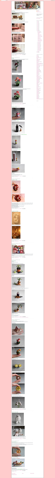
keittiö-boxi (38, 73)
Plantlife (13, 58)
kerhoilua (37, 74)
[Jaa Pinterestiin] (25, 103)
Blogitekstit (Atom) (15, 474)
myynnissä (38, 80)
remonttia (37, 89)
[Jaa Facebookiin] (24, 54)
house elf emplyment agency (39, 65)
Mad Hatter (38, 76)
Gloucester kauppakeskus (39, 63)
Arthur (37, 55)
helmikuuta (39, 49)
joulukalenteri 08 (38, 70)
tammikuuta (39, 50)
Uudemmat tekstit (13, 473)
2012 (37, 27)
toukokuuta (39, 46)
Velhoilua (37, 97)
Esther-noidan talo (38, 61)
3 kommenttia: (20, 54)
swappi (37, 91)
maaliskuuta (39, 48)
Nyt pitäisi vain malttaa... (15, 211)
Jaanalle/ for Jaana (14, 179)
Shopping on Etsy (39, 34)
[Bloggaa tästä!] (23, 54)
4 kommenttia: (20, 240)
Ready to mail (14, 244)
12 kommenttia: (21, 316)
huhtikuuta (39, 47)
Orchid (37, 85)
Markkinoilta (13, 11)
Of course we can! (14, 320)
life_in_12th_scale (38, 18)
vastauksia (38, 96)
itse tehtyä (38, 69)
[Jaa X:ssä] (23, 240)
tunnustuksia (38, 93)
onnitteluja (38, 84)
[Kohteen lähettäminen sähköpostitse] (22, 54)
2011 (37, 28)
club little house (38, 59)
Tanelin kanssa (38, 92)
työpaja (37, 95)
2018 (37, 22)
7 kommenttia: (20, 208)
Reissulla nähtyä (38, 88)
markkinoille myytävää (39, 78)
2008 (37, 51)
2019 (37, 21)
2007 (37, 52)
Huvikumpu (38, 66)
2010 (37, 29)
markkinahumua (38, 77)
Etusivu (23, 473)
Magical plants (39, 38)
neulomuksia (38, 81)
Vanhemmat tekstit (32, 473)
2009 (37, 30)
